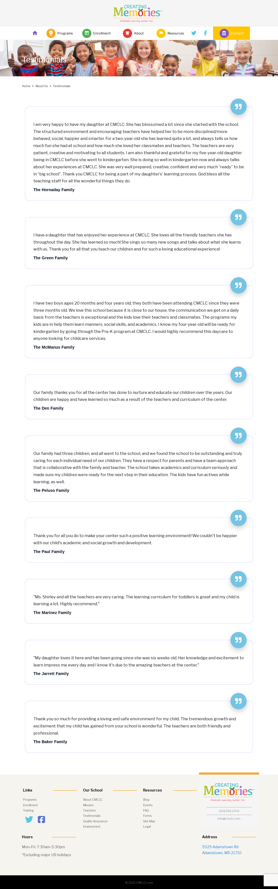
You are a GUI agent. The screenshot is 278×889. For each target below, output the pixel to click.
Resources (175, 33)
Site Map (149, 821)
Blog (146, 799)
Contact (237, 33)
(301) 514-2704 (229, 811)
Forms (147, 815)
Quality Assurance (95, 821)
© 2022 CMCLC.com (139, 882)
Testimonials (92, 815)
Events (148, 805)
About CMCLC (92, 799)
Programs (65, 33)
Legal (147, 826)
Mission (88, 805)
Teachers (89, 810)
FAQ (146, 810)
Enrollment (102, 33)
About (139, 33)
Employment (91, 826)
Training (28, 810)
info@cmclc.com (229, 818)
